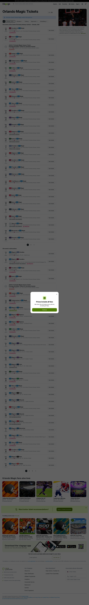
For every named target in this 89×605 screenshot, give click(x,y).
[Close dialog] (56, 294)
